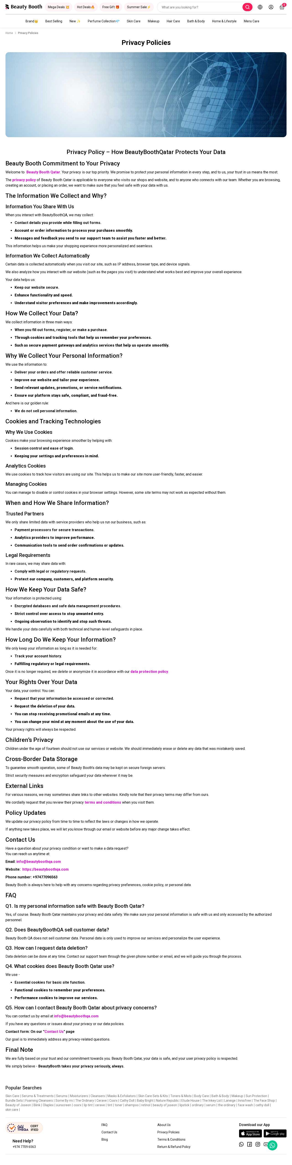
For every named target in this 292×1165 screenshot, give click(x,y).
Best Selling (53, 21)
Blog (105, 1139)
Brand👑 (32, 21)
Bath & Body (196, 21)
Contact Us (54, 1031)
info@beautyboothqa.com (38, 861)
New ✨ (75, 21)
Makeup (153, 21)
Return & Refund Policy (173, 1147)
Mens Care (251, 21)
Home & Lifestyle (224, 21)
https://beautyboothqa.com (45, 869)
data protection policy (149, 671)
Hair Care (173, 21)
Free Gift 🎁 (110, 7)
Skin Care (134, 21)
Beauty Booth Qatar (43, 172)
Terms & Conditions (171, 1139)
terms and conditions (103, 802)
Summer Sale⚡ (139, 7)
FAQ (104, 1125)
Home (9, 33)
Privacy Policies (168, 1132)
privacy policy (24, 180)
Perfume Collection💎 (104, 21)
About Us (164, 1125)
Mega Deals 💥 (58, 7)
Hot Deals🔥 (86, 7)
